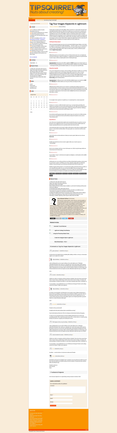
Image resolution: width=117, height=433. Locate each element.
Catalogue (52, 173)
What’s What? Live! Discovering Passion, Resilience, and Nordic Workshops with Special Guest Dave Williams (38, 74)
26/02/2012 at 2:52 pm (61, 304)
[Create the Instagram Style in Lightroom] (51, 239)
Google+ (71, 218)
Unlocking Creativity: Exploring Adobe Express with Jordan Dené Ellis (64, 195)
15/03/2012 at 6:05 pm (68, 334)
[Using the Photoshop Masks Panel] (50, 234)
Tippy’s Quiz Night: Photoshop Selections (58, 183)
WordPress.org (33, 88)
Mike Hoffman (83, 173)
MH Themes (42, 431)
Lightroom (75, 173)
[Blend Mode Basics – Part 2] (51, 243)
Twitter (64, 218)
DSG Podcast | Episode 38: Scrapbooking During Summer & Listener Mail (64, 376)
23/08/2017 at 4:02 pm (59, 348)
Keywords (65, 173)
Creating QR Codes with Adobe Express (57, 181)
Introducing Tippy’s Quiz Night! (46, 20)
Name (51, 394)
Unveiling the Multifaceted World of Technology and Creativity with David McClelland (67, 192)
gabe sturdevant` (55, 250)
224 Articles (71, 198)
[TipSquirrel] (58, 9)
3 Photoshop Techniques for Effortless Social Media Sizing (61, 191)
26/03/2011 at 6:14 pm (64, 250)
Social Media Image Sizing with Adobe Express (59, 188)
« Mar (31, 112)
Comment (52, 385)
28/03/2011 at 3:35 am (64, 259)
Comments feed (33, 86)
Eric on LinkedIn (33, 57)
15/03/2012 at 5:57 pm (72, 321)
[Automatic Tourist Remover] (51, 227)
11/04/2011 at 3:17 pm (60, 274)
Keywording (58, 173)
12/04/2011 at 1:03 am (64, 288)
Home (30, 18)
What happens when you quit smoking (59, 321)
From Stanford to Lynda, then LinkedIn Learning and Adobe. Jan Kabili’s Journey (66, 190)
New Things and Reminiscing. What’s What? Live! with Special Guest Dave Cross (66, 194)
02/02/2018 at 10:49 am (59, 356)
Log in (31, 84)
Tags (51, 175)
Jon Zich (54, 274)
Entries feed (32, 85)
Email (51, 398)
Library (70, 173)
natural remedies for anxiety (57, 334)
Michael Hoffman (62, 26)
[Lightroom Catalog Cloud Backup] (51, 230)
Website (58, 218)
